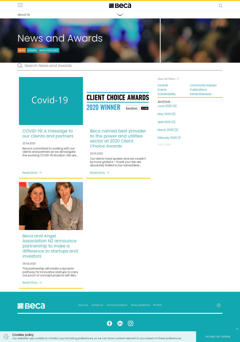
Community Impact (203, 85)
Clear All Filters (166, 78)
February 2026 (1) (169, 138)
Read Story (29, 172)
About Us (83, 305)
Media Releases (49, 50)
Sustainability (167, 94)
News (22, 50)
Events (162, 90)
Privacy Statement (140, 305)
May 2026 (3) (166, 114)
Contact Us (97, 305)
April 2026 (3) (166, 122)
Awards (32, 50)
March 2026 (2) (168, 130)
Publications (198, 90)
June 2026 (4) (167, 106)
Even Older (164, 144)
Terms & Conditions (117, 305)
